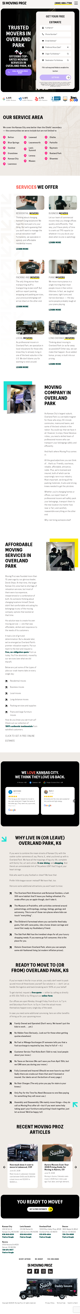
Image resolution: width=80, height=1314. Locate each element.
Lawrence (12, 164)
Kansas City (13, 159)
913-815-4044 (45, 1234)
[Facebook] (36, 1271)
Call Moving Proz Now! (20, 72)
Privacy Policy (50, 1303)
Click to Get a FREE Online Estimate (20, 738)
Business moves (17, 687)
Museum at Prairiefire (28, 906)
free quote (37, 992)
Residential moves (18, 681)
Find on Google (8, 1237)
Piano (12, 712)
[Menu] (76, 3)
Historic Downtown (23, 947)
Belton (11, 137)
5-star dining (43, 863)
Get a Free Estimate (38, 1209)
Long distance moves (19, 699)
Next (75, 1167)
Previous (4, 1167)
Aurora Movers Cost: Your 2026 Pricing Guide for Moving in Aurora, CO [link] (56, 1167)
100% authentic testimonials (19, 726)
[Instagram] (43, 1271)
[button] (5, 800)
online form (47, 996)
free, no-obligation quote (17, 652)
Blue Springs (13, 143)
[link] (23, 1152)
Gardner (11, 148)
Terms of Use (61, 1303)
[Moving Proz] (14, 3)
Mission (32, 161)
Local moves (15, 693)
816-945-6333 (8, 1234)
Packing (13, 706)
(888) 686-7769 (63, 3)
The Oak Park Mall (22, 934)
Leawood (33, 137)
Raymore (54, 148)
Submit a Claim (73, 1303)
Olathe (53, 137)
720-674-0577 (7, 1250)
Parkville (53, 143)
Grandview (13, 153)
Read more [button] (11, 806)
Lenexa (32, 156)
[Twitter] (29, 1271)
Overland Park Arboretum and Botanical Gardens (40, 893)
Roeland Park (55, 153)
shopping (58, 863)
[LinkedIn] (50, 1271)
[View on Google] (10, 792)
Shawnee (54, 159)
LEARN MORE (22, 249)
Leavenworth (35, 143)
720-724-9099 (68, 1234)
